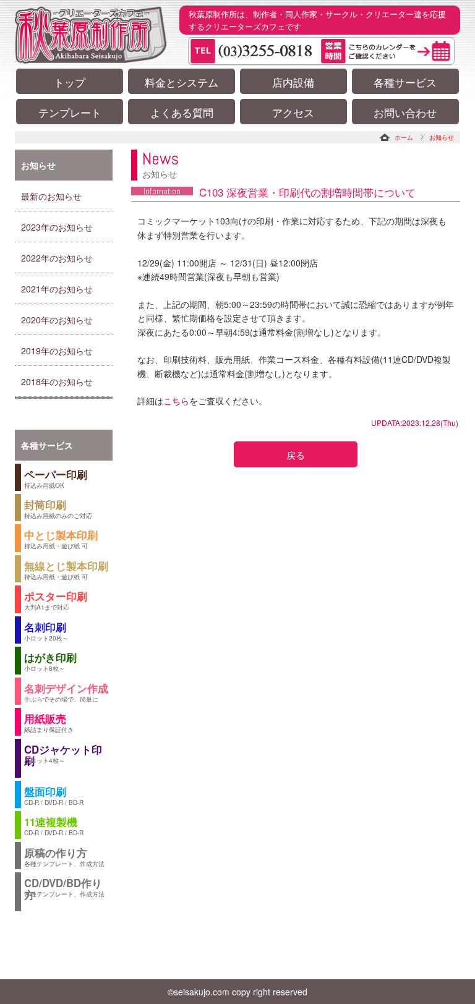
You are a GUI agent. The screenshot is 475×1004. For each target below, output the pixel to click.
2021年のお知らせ (57, 289)
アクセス (293, 112)
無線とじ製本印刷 (66, 569)
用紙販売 (49, 722)
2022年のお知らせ (57, 258)
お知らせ (38, 165)
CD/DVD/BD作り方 (64, 888)
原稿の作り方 (64, 856)
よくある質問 (181, 112)
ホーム (404, 137)
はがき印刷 (50, 661)
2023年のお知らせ (57, 227)
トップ (69, 82)
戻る (295, 454)
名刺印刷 (46, 630)
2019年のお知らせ (57, 350)
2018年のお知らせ (57, 381)
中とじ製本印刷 (61, 538)
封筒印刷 (58, 508)
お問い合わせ (405, 112)
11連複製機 (53, 825)
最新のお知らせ (51, 196)
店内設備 (293, 82)
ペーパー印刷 (55, 478)
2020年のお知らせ (57, 319)
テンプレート (69, 112)
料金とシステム (181, 82)
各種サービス (405, 82)
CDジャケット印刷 (63, 755)
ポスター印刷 (55, 600)
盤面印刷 (53, 795)
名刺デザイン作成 (66, 692)
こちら (176, 400)
